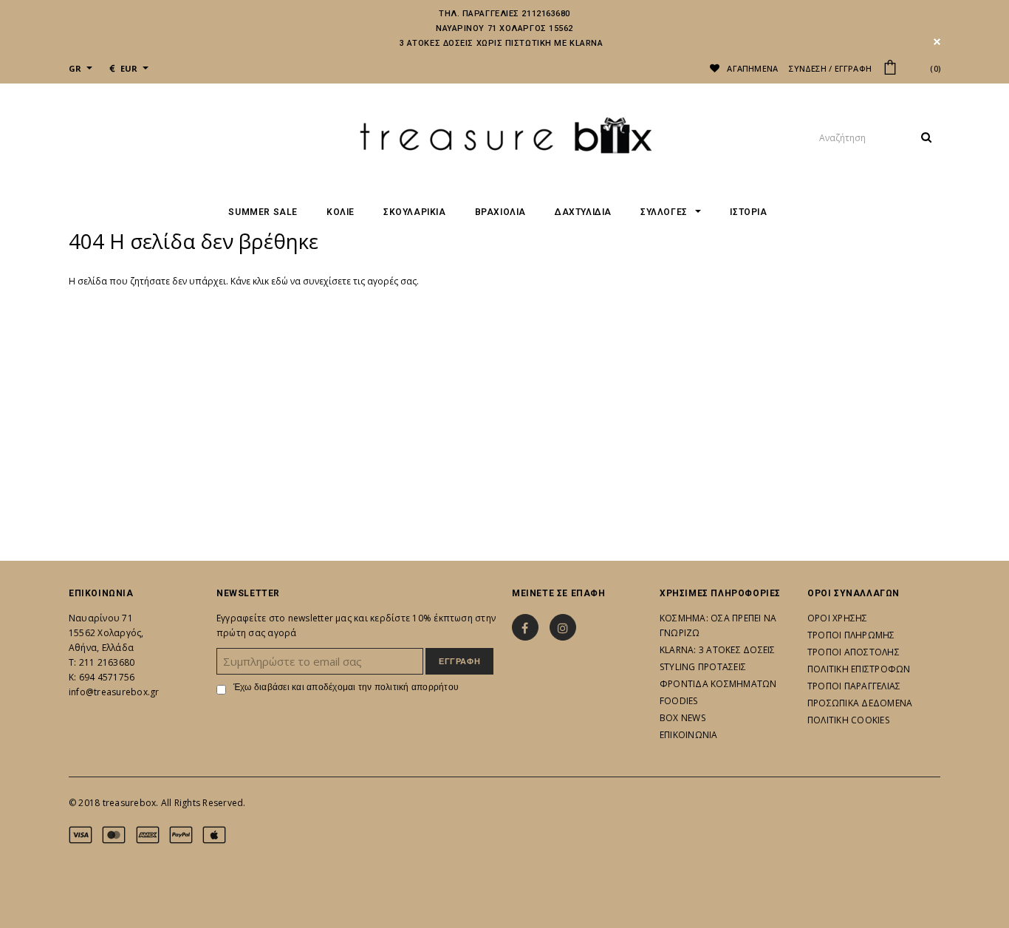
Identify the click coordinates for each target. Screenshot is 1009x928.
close (937, 41)
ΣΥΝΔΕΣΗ (808, 68)
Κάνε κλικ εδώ (260, 281)
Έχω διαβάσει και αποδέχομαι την (346, 687)
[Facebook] (525, 627)
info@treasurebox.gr (114, 692)
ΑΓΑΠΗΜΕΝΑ (751, 68)
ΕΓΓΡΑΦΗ (853, 68)
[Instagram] (563, 627)
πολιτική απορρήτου (416, 687)
